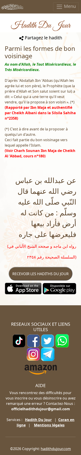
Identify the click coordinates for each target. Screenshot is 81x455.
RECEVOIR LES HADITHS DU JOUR (40, 273)
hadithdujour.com (56, 448)
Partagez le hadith (43, 38)
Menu (69, 6)
